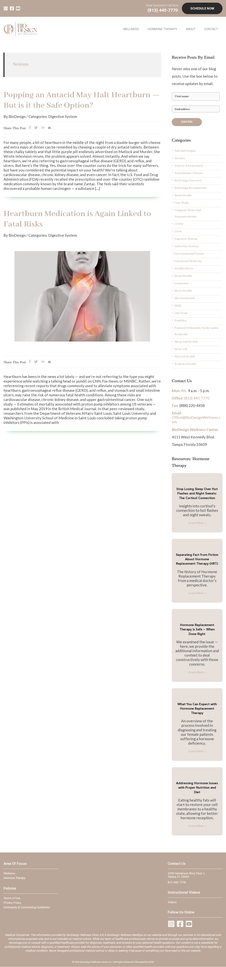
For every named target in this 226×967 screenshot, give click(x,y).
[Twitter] (36, 128)
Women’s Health (185, 364)
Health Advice (183, 268)
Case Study (181, 203)
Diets (178, 231)
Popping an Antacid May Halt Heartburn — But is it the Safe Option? (82, 100)
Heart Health (183, 276)
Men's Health (183, 291)
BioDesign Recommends (190, 188)
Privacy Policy (12, 902)
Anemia (179, 158)
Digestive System (185, 239)
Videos (172, 902)
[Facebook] (30, 128)
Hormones (181, 283)
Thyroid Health (184, 357)
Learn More (196, 523)
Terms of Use (12, 898)
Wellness (9, 873)
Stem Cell (180, 349)
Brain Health (183, 195)
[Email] (49, 128)
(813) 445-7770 (163, 10)
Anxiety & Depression (188, 166)
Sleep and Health (186, 342)
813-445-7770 (177, 882)
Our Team (181, 313)
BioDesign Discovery (188, 180)
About (190, 29)
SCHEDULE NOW (202, 8)
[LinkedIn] (43, 128)
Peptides (180, 320)
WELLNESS (131, 29)
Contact (211, 29)
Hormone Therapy (162, 29)
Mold (177, 306)
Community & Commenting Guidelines (27, 907)
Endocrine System (186, 246)
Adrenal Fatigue (185, 151)
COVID (178, 224)
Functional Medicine (188, 261)
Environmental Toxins (189, 254)
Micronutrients (184, 298)
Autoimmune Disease (188, 173)
